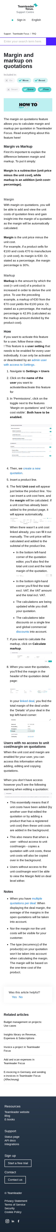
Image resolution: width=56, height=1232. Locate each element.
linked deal (27, 701)
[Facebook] (18, 1221)
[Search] (51, 41)
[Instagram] (7, 1221)
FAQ (34, 34)
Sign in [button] (21, 19)
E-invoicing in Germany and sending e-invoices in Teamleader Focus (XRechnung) (25, 1076)
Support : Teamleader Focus (16, 34)
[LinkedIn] (13, 1221)
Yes (14, 997)
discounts (23, 631)
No (21, 997)
